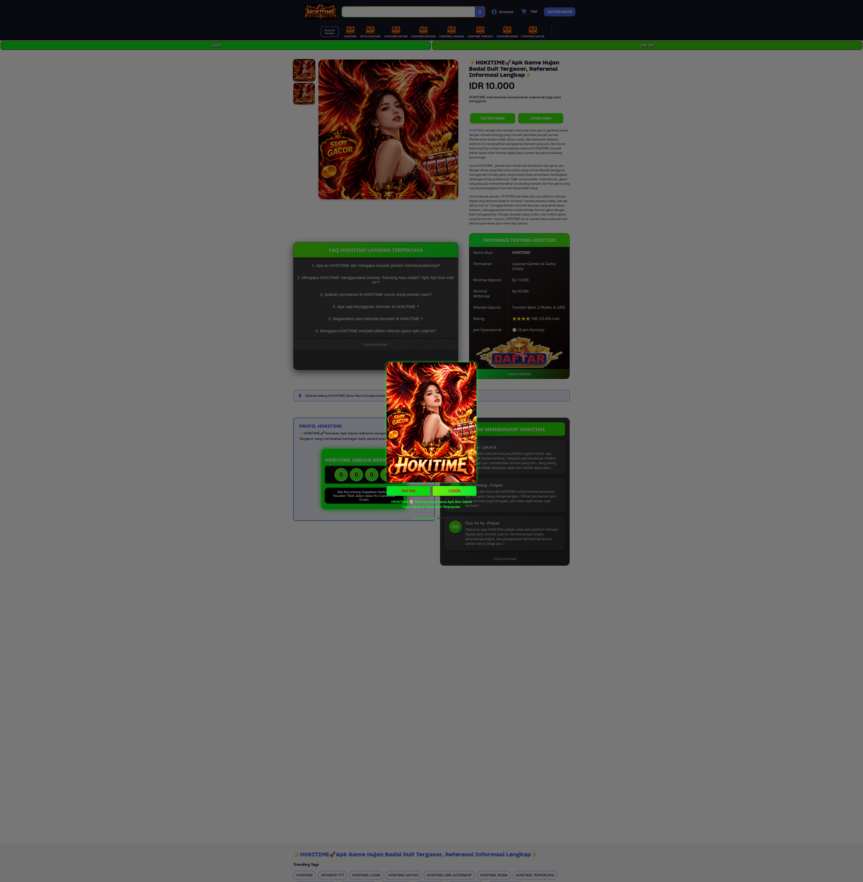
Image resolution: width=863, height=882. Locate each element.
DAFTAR (409, 490)
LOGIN (454, 490)
